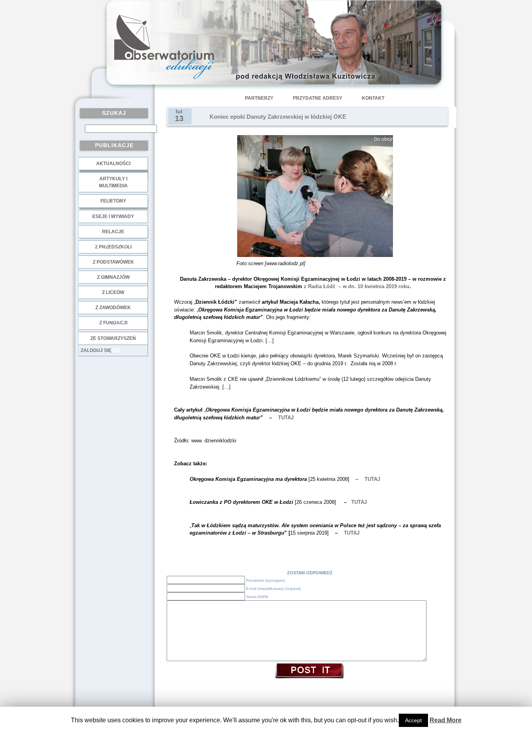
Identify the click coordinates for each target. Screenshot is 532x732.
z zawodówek (113, 307)
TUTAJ (372, 479)
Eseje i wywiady (113, 216)
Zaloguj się (96, 350)
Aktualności (113, 163)
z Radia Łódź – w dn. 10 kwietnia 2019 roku (355, 286)
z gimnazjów (113, 277)
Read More (446, 720)
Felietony (113, 201)
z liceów (113, 292)
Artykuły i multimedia (113, 182)
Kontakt (373, 98)
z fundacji (113, 323)
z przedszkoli (113, 247)
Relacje (113, 231)
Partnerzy (259, 98)
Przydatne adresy (317, 98)
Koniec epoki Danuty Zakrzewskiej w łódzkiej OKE (278, 117)
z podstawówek (113, 262)
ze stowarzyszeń (113, 338)
